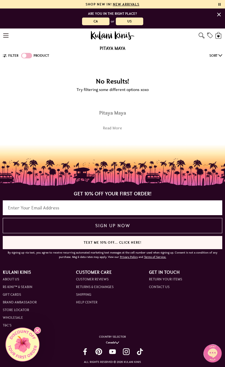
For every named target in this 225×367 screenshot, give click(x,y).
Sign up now (112, 225)
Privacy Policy (129, 257)
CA (96, 21)
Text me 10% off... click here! (112, 242)
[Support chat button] (212, 353)
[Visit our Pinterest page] (99, 352)
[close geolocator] (219, 14)
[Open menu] (6, 35)
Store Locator (16, 310)
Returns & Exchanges (95, 287)
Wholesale (13, 317)
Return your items (165, 279)
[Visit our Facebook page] (85, 352)
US (129, 21)
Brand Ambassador (20, 302)
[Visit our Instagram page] (126, 352)
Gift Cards (12, 294)
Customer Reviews (92, 279)
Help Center (86, 302)
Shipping (83, 294)
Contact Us (159, 287)
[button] (22, 345)
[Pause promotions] (219, 4)
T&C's (7, 325)
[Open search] (201, 35)
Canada (110, 342)
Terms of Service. (155, 257)
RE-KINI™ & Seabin (17, 287)
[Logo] (112, 35)
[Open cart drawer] (218, 35)
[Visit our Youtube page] (112, 352)
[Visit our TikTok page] (140, 352)
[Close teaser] (37, 330)
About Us (11, 279)
